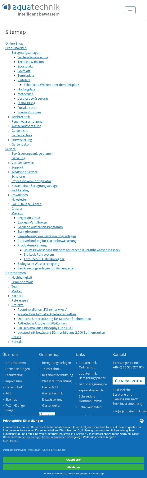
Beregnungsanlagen (56, 363)
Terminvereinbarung (127, 404)
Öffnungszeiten (129, 381)
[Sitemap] (31, 10)
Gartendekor (51, 405)
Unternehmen (15, 363)
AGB (8, 393)
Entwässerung (52, 399)
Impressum (13, 381)
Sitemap (11, 399)
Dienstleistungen (17, 369)
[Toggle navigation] (130, 10)
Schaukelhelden (90, 407)
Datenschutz (14, 387)
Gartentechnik (52, 393)
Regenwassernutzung (57, 375)
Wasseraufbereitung (57, 381)
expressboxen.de (91, 390)
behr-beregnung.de (93, 384)
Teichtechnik (51, 369)
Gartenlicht (50, 387)
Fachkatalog (14, 375)
